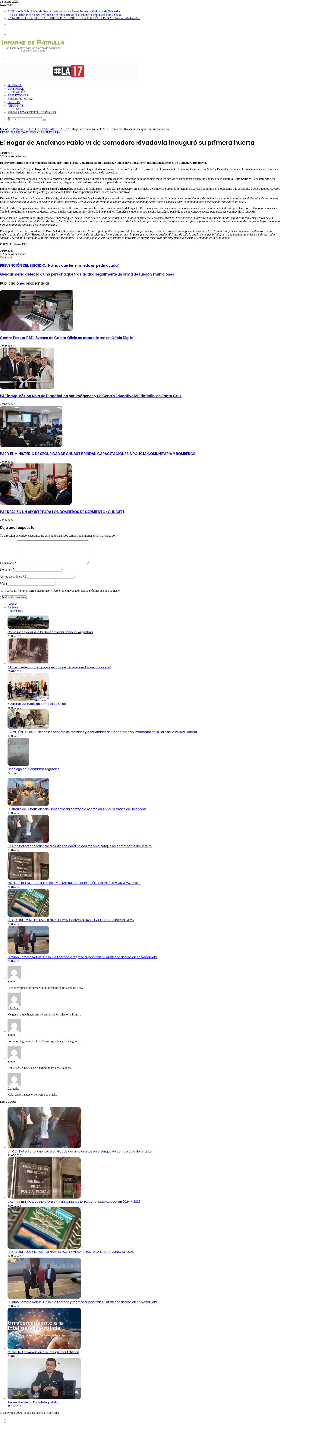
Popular (12, 604)
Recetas (14, 109)
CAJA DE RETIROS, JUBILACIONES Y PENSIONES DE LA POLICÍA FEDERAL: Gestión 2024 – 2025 (74, 18)
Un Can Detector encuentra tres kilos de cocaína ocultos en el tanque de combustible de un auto (64, 14)
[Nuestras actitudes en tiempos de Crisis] (28, 699)
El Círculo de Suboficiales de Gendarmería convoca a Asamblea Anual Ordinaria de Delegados (64, 11)
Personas (15, 105)
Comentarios (15, 610)
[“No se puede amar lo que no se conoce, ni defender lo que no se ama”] (28, 663)
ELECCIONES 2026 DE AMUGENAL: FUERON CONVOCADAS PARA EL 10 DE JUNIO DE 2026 (71, 920)
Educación (17, 92)
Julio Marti (14, 1008)
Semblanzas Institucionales (32, 112)
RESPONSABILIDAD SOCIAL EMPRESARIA (38, 129)
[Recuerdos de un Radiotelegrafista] (44, 1398)
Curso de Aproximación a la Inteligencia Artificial (43, 1352)
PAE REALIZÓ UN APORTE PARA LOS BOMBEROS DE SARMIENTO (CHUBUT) (62, 511)
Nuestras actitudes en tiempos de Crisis (37, 704)
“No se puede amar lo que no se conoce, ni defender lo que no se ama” (59, 667)
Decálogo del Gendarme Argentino (33, 769)
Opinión (14, 102)
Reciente (13, 607)
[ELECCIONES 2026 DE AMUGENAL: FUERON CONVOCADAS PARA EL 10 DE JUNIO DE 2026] (28, 916)
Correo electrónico (12, 576)
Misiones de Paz (20, 98)
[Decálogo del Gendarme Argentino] (18, 764)
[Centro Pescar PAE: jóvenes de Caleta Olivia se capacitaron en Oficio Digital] (36, 330)
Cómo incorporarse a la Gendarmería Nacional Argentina (50, 632)
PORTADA (15, 85)
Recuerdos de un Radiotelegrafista (33, 1402)
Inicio (3, 129)
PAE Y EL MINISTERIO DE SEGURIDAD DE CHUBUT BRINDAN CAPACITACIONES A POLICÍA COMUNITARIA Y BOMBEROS (97, 453)
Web (2, 583)
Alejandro (13, 1088)
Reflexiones (18, 95)
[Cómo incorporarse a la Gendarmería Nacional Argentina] (28, 628)
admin (11, 981)
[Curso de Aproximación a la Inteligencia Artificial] (44, 1348)
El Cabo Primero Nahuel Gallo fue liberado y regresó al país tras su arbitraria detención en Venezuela (82, 957)
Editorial (16, 88)
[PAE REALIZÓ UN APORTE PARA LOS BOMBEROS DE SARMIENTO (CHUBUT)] (36, 503)
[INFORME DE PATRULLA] (32, 51)
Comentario (8, 563)
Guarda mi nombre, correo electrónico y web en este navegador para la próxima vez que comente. (62, 590)
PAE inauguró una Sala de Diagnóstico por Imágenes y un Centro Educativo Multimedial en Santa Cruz (90, 395)
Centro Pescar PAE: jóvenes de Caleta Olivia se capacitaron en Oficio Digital (67, 337)
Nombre (6, 569)
